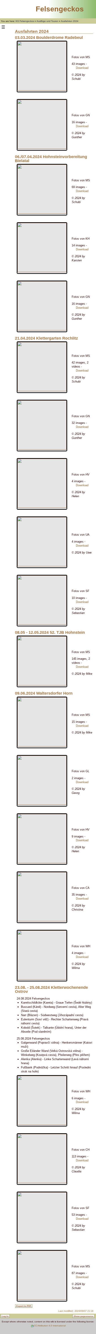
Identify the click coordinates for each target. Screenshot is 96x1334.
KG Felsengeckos (25, 21)
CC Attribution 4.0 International (50, 1325)
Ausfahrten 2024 (69, 21)
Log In (5, 1316)
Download (82, 68)
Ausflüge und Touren (47, 21)
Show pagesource (83, 1316)
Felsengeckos (60, 9)
